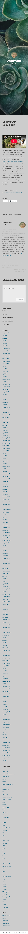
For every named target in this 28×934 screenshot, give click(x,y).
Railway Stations (6, 866)
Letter (3, 825)
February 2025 (6, 348)
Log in (4, 918)
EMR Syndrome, (6, 799)
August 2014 (5, 666)
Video (13, 128)
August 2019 (5, 512)
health (3, 810)
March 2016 (5, 617)
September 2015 (6, 632)
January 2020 (5, 499)
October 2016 (5, 599)
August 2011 (5, 758)
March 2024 (5, 376)
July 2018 (4, 545)
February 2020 (6, 497)
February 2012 (6, 742)
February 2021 (6, 466)
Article (4, 769)
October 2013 (5, 691)
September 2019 (6, 509)
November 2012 (6, 719)
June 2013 (5, 701)
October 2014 (5, 660)
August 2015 (5, 635)
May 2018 (5, 550)
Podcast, (4, 851)
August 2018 (5, 543)
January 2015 (5, 653)
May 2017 (5, 581)
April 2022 (5, 433)
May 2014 (5, 673)
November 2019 (6, 504)
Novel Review (5, 840)
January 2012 (5, 745)
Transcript (4, 889)
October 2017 (5, 568)
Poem (3, 853)
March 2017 (5, 586)
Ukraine (4, 314)
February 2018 (6, 558)
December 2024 (6, 353)
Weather (4, 902)
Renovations (5, 874)
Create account (6, 915)
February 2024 (6, 379)
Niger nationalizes (7, 321)
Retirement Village (7, 876)
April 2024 (5, 374)
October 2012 (5, 722)
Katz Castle (5, 324)
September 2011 (6, 755)
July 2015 (4, 637)
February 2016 (6, 619)
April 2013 (5, 706)
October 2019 (5, 507)
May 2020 (5, 489)
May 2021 (5, 458)
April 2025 (5, 343)
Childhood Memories (7, 784)
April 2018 (5, 553)
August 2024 (5, 363)
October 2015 (5, 630)
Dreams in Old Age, (7, 797)
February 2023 (6, 407)
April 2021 (5, 461)
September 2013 (6, 694)
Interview (4, 822)
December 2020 (6, 471)
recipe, (4, 871)
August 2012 (5, 727)
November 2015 (6, 627)
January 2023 (5, 410)
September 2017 (6, 571)
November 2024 (6, 356)
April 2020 (5, 491)
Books (4, 779)
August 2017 (5, 573)
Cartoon (4, 781)
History (4, 815)
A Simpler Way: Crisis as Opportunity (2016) (14, 270)
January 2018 (5, 561)
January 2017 (5, 591)
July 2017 (4, 576)
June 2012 (5, 732)
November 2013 (6, 689)
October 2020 (5, 476)
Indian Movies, (6, 820)
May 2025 (5, 340)
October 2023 (5, 389)
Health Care (5, 812)
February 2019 (6, 527)
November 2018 (6, 535)
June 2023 (5, 397)
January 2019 (5, 530)
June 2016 (5, 609)
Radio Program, (6, 863)
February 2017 (6, 589)
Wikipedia (5, 907)
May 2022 (5, 430)
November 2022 (6, 415)
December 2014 (6, 655)
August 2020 (5, 481)
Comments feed (6, 923)
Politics (4, 856)
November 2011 (6, 750)
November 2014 (6, 658)
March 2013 (5, 709)
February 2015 (6, 650)
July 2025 (4, 335)
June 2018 (5, 548)
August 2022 (5, 422)
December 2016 (6, 594)
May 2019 (5, 520)
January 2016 (5, 622)
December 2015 (6, 625)
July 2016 (4, 607)
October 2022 (5, 417)
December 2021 (6, 440)
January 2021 (5, 468)
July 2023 (4, 394)
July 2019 (4, 514)
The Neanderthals (7, 318)
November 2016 (6, 596)
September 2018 (6, 540)
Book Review (5, 776)
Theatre (4, 884)
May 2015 (5, 642)
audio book (5, 771)
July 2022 (4, 425)
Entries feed (5, 920)
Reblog (4, 868)
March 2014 (5, 678)
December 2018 (6, 532)
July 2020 (4, 484)
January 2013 (5, 714)
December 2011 (6, 747)
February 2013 (6, 712)
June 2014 (5, 671)
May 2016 (5, 612)
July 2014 (4, 668)
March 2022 (5, 435)
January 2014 (5, 683)
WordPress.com (6, 925)
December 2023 (6, 384)
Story (3, 881)
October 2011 (5, 753)
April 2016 (5, 614)
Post (3, 858)
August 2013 (5, 696)
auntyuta (6, 128)
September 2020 (6, 479)
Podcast (4, 848)
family (4, 804)
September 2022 (6, 420)
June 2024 (5, 369)
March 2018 (5, 555)
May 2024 (5, 371)
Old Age (4, 843)
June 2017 (5, 578)
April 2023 (5, 402)
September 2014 (6, 663)
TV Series (4, 894)
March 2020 (5, 494)
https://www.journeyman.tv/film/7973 (12, 193)
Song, (3, 879)
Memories (4, 830)
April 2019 (5, 522)
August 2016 (5, 604)
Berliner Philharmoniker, (8, 774)
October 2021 (5, 445)
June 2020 (5, 486)
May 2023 (5, 399)
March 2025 (5, 345)
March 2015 (5, 648)
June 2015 (5, 640)
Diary (3, 792)
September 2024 (6, 361)
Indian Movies (5, 817)
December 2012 (6, 717)
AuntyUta (14, 60)
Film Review (5, 807)
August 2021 (5, 450)
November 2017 (6, 566)
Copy (3, 787)
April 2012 (5, 737)
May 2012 (5, 735)
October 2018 (5, 537)
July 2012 (4, 730)
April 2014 (5, 676)
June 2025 (5, 338)
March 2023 (5, 404)
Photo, (4, 845)
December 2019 (6, 502)
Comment (20, 299)
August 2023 (5, 392)
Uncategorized (6, 897)
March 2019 (5, 525)
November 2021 (6, 443)
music (3, 835)
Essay (3, 802)
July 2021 (4, 453)
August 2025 (5, 333)
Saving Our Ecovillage (15, 214)
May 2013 (5, 704)
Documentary (5, 794)
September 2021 (6, 448)
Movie (4, 833)
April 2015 (5, 645)
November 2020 (6, 474)
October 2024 (5, 358)
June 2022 (5, 427)
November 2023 (6, 386)
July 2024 (4, 366)
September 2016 (6, 601)
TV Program (5, 892)
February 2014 (6, 681)
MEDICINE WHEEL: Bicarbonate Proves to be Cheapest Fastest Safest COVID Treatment (13, 265)
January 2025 (5, 351)
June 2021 (5, 456)
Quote (4, 861)
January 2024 (5, 381)
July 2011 (4, 760)
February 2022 (6, 438)
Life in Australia (6, 827)
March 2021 (5, 463)
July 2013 (4, 699)
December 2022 (6, 412)
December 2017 (6, 563)
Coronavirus (5, 789)
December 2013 (6, 686)
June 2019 (5, 517)
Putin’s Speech (6, 311)
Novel (3, 838)
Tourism (4, 886)
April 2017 (5, 584)
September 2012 (6, 724)
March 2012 (5, 740)
